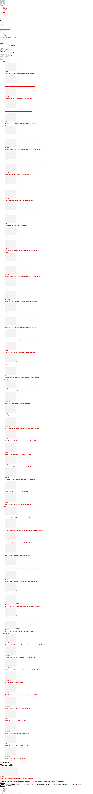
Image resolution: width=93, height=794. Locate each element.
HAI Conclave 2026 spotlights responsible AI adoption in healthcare (20, 352)
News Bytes (5, 8)
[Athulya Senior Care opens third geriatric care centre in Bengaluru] (10, 70)
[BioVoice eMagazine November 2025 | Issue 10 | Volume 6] (10, 705)
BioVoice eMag (5, 17)
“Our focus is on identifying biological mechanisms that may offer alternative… (22, 669)
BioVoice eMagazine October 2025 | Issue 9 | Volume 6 (16, 720)
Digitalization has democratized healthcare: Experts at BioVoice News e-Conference (23, 364)
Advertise (4, 790)
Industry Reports (5, 11)
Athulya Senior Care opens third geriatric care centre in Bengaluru (19, 73)
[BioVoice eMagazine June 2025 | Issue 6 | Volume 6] (10, 755)
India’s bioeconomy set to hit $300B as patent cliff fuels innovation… (20, 187)
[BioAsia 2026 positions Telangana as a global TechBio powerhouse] (10, 488)
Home (4, 7)
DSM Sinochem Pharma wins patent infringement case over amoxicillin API (17, 778)
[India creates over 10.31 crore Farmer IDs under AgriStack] (10, 451)
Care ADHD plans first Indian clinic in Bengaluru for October (18, 111)
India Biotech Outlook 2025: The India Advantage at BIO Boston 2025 (20, 288)
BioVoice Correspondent (4, 780)
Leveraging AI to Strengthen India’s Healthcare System (17, 415)
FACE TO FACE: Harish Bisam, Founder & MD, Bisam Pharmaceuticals (21, 618)
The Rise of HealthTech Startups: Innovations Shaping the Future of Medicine (22, 428)
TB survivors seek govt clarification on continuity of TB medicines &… (20, 479)
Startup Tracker (5, 506)
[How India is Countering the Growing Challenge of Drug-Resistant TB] (10, 437)
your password (12, 23)
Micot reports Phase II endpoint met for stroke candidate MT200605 (20, 86)
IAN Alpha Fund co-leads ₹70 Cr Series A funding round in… (18, 555)
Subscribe (4, 33)
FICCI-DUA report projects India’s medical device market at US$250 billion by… (23, 149)
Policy (4, 14)
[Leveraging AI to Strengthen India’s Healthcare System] (10, 412)
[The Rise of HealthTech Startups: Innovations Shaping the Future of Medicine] (10, 425)
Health (6, 108)
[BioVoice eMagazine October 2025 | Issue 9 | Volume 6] (10, 717)
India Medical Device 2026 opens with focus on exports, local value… (20, 137)
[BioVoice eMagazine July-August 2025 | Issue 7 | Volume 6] (10, 742)
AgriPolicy (6, 452)
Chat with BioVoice (6, 633)
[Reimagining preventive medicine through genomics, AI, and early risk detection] (10, 387)
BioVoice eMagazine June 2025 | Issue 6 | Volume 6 (16, 758)
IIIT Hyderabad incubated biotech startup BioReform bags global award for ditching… (24, 530)
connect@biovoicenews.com (9, 785)
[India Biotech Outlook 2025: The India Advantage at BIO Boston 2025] (10, 285)
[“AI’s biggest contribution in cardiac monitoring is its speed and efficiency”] (10, 654)
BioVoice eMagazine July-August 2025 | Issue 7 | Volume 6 (17, 745)
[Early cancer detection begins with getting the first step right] (10, 400)
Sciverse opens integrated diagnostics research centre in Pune (18, 517)
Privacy (4, 789)
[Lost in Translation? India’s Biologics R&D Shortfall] (10, 234)
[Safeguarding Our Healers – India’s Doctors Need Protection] (10, 222)
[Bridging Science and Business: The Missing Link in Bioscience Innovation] (10, 247)
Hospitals (6, 71)
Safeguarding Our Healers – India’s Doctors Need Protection (18, 225)
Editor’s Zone (5, 10)
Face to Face (7, 579)
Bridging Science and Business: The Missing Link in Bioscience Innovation (21, 250)
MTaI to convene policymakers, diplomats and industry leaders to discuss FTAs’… (23, 339)
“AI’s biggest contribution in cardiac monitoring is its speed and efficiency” (21, 657)
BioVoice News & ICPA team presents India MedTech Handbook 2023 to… (21, 313)
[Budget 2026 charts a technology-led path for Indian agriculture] (10, 501)
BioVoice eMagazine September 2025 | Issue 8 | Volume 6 (17, 733)
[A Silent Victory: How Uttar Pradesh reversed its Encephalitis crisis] (10, 197)
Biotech (6, 121)
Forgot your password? (4, 25)
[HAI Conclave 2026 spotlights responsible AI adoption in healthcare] (10, 349)
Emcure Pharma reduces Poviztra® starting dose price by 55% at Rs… (20, 174)
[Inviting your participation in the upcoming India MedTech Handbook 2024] (10, 298)
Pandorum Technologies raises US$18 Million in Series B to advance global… (22, 568)
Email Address (2, 37)
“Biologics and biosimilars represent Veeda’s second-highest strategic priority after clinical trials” (26, 644)
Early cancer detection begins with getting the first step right (18, 403)
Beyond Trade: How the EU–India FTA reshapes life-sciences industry (20, 213)
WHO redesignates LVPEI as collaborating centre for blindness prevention (21, 466)
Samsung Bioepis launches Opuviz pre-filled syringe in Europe (18, 98)
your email (12, 28)
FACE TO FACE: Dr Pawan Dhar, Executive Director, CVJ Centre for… (21, 631)
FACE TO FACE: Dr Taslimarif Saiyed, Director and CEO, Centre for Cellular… (23, 606)
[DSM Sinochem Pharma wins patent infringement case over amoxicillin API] (9, 775)
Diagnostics (7, 515)
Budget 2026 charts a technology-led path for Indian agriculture (19, 504)
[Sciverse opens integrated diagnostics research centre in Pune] (10, 514)
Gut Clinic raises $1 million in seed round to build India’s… (18, 542)
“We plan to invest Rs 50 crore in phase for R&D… (16, 682)
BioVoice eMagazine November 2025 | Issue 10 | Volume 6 (17, 708)
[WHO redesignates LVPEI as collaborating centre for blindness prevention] (10, 463)
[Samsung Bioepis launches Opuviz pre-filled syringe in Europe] (10, 95)
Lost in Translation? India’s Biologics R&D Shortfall (16, 238)
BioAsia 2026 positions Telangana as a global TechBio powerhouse (19, 491)
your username (12, 21)
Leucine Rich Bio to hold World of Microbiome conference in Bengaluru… (21, 123)
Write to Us (4, 41)
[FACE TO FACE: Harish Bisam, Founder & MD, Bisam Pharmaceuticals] (12, 615)
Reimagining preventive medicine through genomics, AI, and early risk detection (22, 390)
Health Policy (7, 134)
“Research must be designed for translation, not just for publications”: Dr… (21, 581)
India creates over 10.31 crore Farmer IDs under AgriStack (18, 454)
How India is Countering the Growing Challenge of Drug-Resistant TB (20, 440)
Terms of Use (5, 788)
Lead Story (4, 9)
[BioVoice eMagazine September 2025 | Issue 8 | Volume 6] (10, 730)
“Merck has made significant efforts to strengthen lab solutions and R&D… (21, 694)
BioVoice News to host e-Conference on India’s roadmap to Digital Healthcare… (22, 377)
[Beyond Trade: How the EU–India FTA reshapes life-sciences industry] (10, 209)
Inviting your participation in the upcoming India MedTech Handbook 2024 (21, 301)
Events (4, 12)
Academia (6, 350)
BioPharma (7, 83)
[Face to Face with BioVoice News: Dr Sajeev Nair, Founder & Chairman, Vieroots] (12, 590)
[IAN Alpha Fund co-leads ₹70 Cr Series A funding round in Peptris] (10, 552)
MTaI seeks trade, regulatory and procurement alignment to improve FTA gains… (23, 162)
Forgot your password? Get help (5, 49)
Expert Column (5, 13)
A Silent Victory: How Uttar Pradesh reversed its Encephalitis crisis (19, 200)
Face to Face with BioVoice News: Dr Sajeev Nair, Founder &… (19, 593)
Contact (4, 791)
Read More (80, 784)
